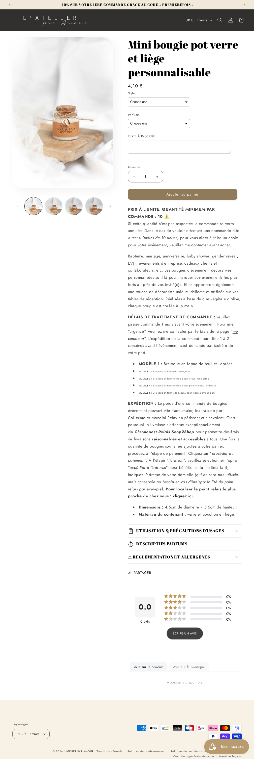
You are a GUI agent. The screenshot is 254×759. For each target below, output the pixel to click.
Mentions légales (230, 756)
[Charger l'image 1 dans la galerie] (33, 206)
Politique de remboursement (146, 751)
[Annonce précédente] (9, 4)
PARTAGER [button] (142, 572)
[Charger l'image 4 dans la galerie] (94, 206)
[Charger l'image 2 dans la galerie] (53, 206)
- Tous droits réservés (108, 751)
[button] (10, 20)
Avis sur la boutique (189, 666)
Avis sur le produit (148, 666)
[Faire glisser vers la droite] (110, 206)
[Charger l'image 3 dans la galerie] (74, 206)
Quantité (134, 167)
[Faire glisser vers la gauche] (17, 206)
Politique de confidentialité (189, 751)
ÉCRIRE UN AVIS (185, 633)
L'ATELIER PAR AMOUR (79, 751)
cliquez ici (183, 496)
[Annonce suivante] (244, 4)
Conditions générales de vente (193, 756)
